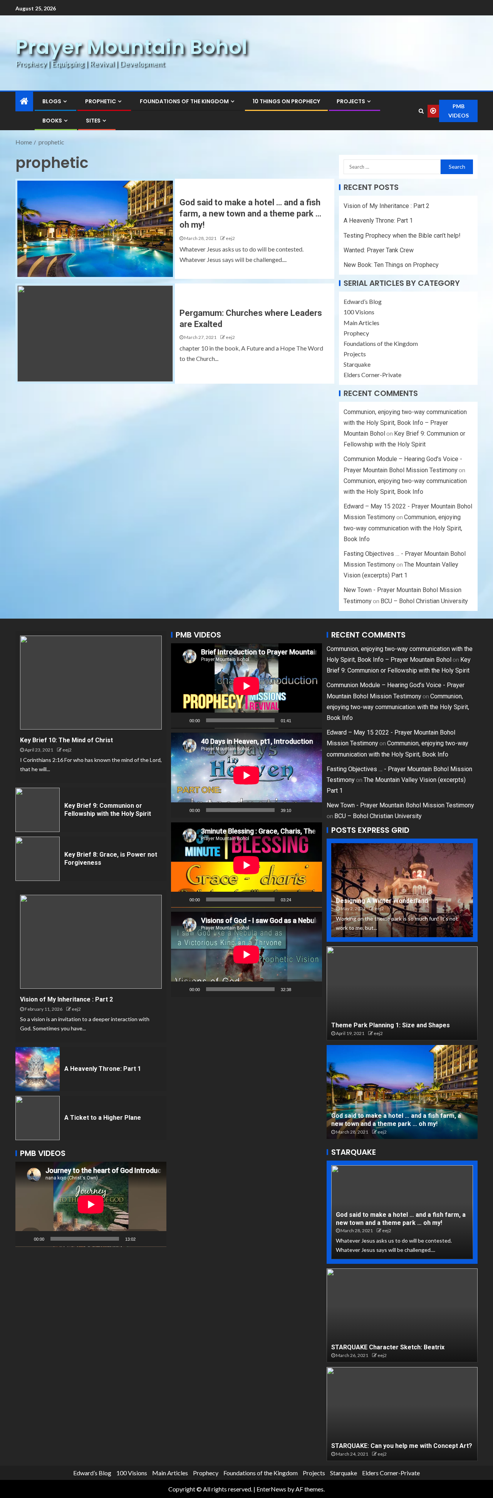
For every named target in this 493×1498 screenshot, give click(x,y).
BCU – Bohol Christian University (424, 601)
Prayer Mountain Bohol (131, 47)
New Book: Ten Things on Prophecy (391, 264)
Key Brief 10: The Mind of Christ (66, 740)
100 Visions (359, 311)
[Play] (25, 1239)
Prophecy (356, 333)
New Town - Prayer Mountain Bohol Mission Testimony (400, 805)
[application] (90, 1204)
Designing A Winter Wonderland (382, 900)
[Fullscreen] (156, 1239)
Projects (351, 101)
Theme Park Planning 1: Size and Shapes (390, 1025)
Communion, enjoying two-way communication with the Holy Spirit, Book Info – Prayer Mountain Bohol (405, 422)
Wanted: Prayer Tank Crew (379, 250)
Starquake (357, 364)
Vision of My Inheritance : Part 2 (386, 206)
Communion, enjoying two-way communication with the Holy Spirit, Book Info (403, 527)
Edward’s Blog (363, 301)
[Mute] (144, 1239)
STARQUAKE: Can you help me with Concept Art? (401, 1445)
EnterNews (271, 1489)
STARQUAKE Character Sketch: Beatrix (387, 1347)
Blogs (51, 101)
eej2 (230, 238)
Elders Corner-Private (372, 374)
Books (52, 120)
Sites (93, 120)
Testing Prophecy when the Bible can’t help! (402, 235)
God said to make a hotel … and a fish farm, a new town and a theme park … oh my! (250, 214)
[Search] (421, 111)
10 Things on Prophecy (286, 101)
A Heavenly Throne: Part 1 (378, 220)
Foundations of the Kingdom (184, 101)
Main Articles (361, 322)
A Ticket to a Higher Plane (102, 1117)
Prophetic (100, 101)
